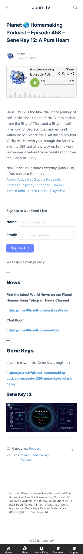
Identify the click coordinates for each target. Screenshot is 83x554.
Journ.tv (41, 7)
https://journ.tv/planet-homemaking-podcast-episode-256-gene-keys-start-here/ (39, 378)
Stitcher (43, 185)
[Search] (75, 7)
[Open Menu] (6, 7)
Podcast (35, 448)
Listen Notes (37, 191)
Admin (21, 54)
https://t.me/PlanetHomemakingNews (37, 310)
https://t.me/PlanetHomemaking (32, 330)
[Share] (71, 449)
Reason (58, 185)
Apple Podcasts (18, 179)
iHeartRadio (15, 191)
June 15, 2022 (26, 58)
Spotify (28, 185)
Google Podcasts (47, 179)
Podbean (13, 185)
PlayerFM (57, 191)
